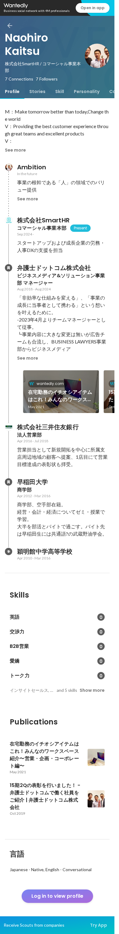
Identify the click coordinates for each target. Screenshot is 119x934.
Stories (37, 91)
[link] (61, 391)
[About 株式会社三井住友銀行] (8, 427)
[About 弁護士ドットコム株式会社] (8, 267)
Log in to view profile (57, 896)
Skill (59, 91)
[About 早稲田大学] (8, 482)
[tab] (12, 91)
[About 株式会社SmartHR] (8, 220)
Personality (86, 91)
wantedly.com (50, 383)
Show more (92, 690)
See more (15, 150)
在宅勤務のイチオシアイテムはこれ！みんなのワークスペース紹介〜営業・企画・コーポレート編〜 (60, 396)
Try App (98, 925)
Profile (12, 91)
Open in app (93, 7)
